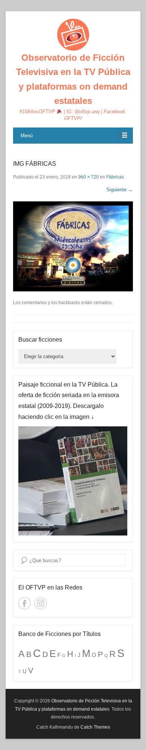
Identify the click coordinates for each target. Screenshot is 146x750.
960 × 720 (88, 177)
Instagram (40, 603)
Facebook (24, 603)
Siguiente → (119, 189)
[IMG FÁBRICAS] (73, 246)
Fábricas (115, 177)
